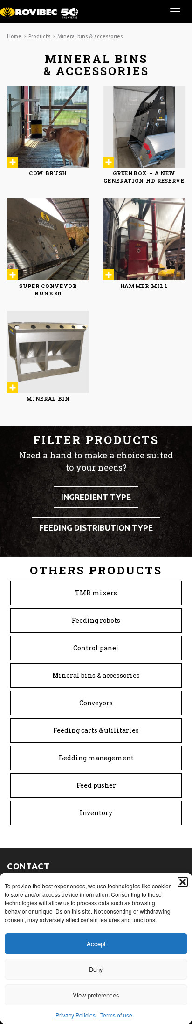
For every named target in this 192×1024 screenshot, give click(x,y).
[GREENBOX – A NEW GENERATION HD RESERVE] (144, 127)
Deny (96, 969)
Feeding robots (96, 620)
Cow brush (48, 173)
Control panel (96, 647)
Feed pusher (96, 785)
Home (14, 36)
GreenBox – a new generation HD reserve (144, 177)
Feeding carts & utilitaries (96, 730)
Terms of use (116, 1015)
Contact (28, 866)
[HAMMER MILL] (144, 239)
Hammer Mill (144, 285)
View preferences (96, 994)
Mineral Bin (48, 398)
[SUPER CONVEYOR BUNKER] (48, 239)
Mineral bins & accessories (96, 675)
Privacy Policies (75, 1015)
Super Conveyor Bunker (48, 289)
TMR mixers (96, 592)
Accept (96, 943)
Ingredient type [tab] (96, 496)
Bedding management (96, 757)
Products (39, 36)
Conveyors (96, 702)
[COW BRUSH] (48, 127)
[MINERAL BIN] (48, 352)
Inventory (96, 812)
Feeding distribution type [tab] (96, 527)
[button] (182, 882)
